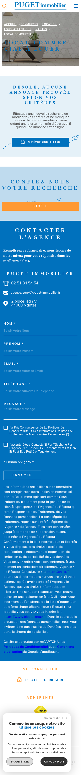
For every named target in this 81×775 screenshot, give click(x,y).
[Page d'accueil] (40, 6)
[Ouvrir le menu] (76, 6)
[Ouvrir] (4, 6)
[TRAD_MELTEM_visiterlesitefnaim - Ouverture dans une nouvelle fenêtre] (40, 711)
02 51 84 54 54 (24, 283)
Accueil (10, 24)
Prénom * (14, 344)
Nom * (10, 323)
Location (49, 24)
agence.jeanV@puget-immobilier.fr (35, 292)
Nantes (41, 29)
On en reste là (53, 718)
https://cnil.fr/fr (58, 572)
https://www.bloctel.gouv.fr (25, 617)
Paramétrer (20, 761)
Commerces (29, 24)
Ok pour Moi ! (54, 761)
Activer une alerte (44, 142)
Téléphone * (17, 384)
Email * (11, 364)
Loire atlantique (17, 29)
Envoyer (22, 475)
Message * (15, 404)
